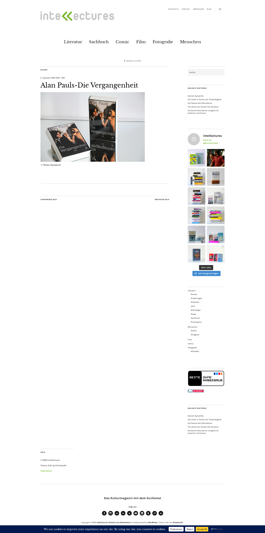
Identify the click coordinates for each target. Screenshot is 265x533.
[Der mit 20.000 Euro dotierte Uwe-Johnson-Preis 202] (216, 253)
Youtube (135, 515)
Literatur (73, 41)
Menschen (190, 41)
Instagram (110, 515)
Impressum (198, 9)
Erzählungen (196, 298)
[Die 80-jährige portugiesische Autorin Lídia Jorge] (196, 253)
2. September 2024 (47, 78)
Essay (193, 314)
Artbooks (195, 351)
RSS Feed (129, 515)
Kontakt (186, 9)
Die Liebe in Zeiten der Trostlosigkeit (204, 99)
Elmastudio (178, 522)
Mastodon (123, 515)
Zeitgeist (195, 334)
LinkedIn (142, 515)
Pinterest (161, 515)
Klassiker (195, 302)
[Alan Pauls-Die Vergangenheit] (92, 160)
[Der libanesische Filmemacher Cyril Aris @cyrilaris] (216, 158)
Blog (209, 9)
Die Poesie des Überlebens (200, 103)
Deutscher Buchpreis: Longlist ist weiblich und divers (203, 111)
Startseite (173, 9)
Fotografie (163, 41)
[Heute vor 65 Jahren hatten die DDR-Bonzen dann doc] (216, 196)
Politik (194, 330)
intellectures (102, 522)
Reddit (154, 515)
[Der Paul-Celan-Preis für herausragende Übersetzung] (196, 234)
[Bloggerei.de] (196, 391)
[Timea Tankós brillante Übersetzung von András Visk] (216, 177)
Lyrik (193, 306)
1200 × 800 (60, 78)
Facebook (104, 515)
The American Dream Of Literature (203, 107)
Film (141, 41)
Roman (194, 294)
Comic (122, 41)
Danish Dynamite (196, 96)
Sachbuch (99, 41)
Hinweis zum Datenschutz (119, 522)
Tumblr (148, 515)
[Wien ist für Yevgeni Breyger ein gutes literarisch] (196, 158)
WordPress (152, 522)
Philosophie (196, 322)
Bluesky (117, 515)
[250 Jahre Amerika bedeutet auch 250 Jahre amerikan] (196, 177)
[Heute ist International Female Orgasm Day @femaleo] (216, 215)
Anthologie (196, 310)
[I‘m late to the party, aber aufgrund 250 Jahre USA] (196, 196)
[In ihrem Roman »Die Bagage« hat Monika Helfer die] (216, 234)
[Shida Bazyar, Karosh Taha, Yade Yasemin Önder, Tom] (196, 215)
